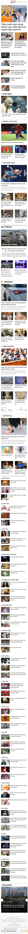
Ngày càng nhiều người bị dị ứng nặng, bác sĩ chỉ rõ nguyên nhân (18, 72)
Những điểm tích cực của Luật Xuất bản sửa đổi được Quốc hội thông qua (18, 489)
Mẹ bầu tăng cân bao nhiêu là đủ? (18, 800)
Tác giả (5, 529)
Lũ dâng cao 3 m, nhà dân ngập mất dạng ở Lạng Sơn (20, 323)
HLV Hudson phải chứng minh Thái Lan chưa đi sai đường (20, 156)
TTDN (4, 834)
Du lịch (5, 808)
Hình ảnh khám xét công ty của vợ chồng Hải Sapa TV (6, 340)
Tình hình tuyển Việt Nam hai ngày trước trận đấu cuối (6, 156)
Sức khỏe (6, 783)
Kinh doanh (8, 346)
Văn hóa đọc (9, 163)
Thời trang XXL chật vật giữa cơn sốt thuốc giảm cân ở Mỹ (7, 472)
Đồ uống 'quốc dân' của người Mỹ (18, 513)
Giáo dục (5, 859)
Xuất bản (7, 94)
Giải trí (5, 757)
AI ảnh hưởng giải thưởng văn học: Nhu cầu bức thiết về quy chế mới (17, 598)
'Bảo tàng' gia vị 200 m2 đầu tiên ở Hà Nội (21, 272)
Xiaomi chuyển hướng (15, 647)
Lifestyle (7, 416)
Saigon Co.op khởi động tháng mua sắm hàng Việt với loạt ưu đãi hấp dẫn (17, 852)
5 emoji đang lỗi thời (6, 455)
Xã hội (4, 732)
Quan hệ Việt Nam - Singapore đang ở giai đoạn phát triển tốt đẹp (17, 743)
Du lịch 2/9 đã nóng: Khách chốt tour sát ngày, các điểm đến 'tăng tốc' (18, 827)
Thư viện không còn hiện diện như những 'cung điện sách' (20, 220)
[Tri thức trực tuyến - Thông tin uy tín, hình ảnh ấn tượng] (16, 2)
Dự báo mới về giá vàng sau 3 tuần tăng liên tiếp (6, 402)
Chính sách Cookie (11, 931)
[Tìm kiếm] (25, 2)
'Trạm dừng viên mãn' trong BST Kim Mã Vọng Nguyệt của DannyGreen (18, 845)
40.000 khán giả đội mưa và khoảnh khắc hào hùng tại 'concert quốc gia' (17, 685)
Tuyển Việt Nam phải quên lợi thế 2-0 (12, 142)
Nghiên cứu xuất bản (10, 580)
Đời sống (5, 656)
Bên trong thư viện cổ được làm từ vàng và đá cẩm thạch (20, 204)
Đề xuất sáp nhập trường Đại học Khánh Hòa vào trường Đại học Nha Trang (18, 870)
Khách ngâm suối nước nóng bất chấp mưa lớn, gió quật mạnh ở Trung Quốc (18, 820)
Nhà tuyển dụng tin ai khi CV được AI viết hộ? (20, 457)
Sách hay (5, 503)
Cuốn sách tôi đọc (9, 554)
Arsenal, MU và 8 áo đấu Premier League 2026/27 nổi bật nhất (21, 472)
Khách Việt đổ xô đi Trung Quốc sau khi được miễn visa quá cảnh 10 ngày (18, 812)
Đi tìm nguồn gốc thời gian (17, 557)
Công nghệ (6, 630)
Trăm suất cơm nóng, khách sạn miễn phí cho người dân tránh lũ (13, 27)
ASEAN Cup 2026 (10, 121)
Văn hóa (5, 681)
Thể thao (5, 707)
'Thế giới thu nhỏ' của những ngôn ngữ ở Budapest (6, 220)
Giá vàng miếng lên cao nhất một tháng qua (20, 402)
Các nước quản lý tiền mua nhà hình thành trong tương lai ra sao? (7, 387)
